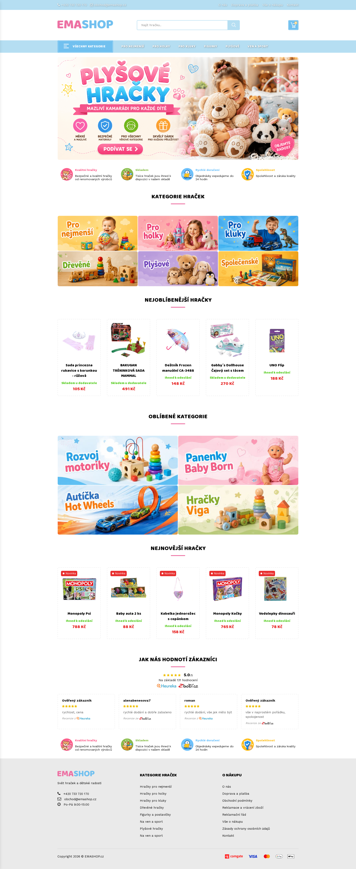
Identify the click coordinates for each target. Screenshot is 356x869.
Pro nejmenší (132, 46)
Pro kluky (187, 46)
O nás (222, 5)
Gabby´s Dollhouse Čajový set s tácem (227, 368)
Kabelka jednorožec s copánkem (178, 616)
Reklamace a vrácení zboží (242, 807)
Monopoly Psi (79, 614)
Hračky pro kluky (153, 800)
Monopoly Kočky (227, 614)
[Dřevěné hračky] (97, 268)
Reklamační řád (234, 814)
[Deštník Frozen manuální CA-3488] (178, 340)
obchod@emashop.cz (110, 5)
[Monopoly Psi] (79, 589)
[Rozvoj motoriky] (117, 460)
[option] (79, 357)
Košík (296, 23)
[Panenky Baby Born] (238, 460)
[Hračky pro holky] (178, 233)
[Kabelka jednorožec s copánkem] (178, 589)
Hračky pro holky (153, 793)
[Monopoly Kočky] (227, 589)
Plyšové (232, 46)
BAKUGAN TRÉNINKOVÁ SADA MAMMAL (129, 370)
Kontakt (293, 5)
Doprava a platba (244, 5)
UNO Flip (276, 365)
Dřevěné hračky (152, 807)
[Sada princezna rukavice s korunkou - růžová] (79, 340)
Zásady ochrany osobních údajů (246, 828)
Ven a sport (258, 46)
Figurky (210, 46)
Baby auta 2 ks (128, 614)
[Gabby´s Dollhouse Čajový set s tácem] (227, 340)
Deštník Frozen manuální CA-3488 (178, 368)
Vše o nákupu (272, 5)
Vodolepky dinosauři (277, 614)
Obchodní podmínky (237, 800)
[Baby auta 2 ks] (128, 589)
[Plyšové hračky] (178, 268)
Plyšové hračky (151, 828)
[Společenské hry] (258, 268)
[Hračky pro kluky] (258, 233)
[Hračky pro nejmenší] (97, 233)
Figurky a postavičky (155, 814)
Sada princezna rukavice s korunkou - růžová (79, 370)
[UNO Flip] (277, 340)
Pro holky (161, 46)
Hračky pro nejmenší (156, 786)
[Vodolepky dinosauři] (277, 589)
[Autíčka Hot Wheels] (117, 510)
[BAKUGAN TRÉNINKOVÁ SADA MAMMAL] (128, 340)
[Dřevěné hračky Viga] (238, 510)
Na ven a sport (151, 821)
